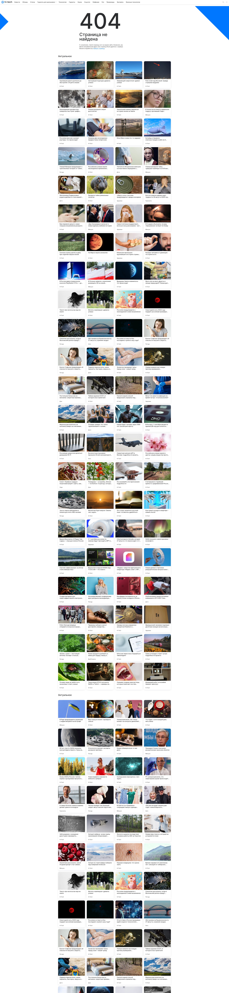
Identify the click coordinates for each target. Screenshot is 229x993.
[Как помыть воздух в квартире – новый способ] (157, 504)
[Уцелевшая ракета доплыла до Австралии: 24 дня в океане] (71, 74)
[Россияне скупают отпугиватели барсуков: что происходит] (71, 762)
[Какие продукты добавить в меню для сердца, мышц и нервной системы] (100, 647)
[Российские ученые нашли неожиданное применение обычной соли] (100, 160)
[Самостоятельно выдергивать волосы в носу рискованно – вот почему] (128, 217)
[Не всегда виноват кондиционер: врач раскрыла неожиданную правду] (100, 590)
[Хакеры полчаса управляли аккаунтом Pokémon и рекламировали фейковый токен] (128, 618)
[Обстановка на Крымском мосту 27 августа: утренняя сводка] (100, 332)
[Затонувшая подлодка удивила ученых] (100, 74)
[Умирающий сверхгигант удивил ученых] (128, 74)
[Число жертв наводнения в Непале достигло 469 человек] (71, 504)
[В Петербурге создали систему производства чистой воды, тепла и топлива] (157, 819)
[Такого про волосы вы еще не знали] (71, 303)
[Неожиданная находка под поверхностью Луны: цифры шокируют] (71, 103)
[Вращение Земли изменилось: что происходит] (128, 275)
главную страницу (99, 48)
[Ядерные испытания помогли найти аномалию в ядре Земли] (71, 733)
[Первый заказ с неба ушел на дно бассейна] (100, 790)
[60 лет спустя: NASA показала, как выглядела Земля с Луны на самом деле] (71, 914)
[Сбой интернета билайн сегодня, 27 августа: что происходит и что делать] (128, 533)
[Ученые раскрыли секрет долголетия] (100, 103)
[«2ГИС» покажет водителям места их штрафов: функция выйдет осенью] (100, 704)
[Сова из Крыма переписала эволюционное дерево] (100, 733)
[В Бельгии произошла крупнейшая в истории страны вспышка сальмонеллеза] (128, 246)
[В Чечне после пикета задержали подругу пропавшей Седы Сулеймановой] (157, 103)
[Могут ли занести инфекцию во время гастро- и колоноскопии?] (157, 389)
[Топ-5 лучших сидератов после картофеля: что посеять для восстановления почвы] (157, 790)
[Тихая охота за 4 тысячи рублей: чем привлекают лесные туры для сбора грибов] (128, 733)
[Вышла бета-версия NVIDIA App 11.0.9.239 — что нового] (100, 561)
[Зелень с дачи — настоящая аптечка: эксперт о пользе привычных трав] (71, 647)
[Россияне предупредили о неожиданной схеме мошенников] (128, 303)
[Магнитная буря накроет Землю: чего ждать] (100, 504)
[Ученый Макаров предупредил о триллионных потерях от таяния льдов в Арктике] (71, 160)
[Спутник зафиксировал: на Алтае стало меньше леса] (71, 561)
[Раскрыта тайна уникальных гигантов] (100, 189)
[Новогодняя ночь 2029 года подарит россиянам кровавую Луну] (157, 303)
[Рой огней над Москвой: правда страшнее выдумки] (157, 74)
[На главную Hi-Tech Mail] (8, 2)
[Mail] (2, 2)
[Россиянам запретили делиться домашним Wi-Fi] (71, 447)
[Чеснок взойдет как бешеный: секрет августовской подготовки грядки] (100, 971)
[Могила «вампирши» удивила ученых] (100, 303)
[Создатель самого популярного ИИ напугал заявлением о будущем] (128, 762)
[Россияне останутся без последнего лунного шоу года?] (128, 332)
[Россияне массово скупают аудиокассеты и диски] (100, 762)
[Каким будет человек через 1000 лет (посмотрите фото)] (128, 418)
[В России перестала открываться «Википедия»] (128, 647)
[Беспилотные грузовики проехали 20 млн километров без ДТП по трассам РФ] (100, 447)
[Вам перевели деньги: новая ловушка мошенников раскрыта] (71, 217)
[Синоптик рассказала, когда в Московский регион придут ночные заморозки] (71, 332)
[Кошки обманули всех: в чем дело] (128, 914)
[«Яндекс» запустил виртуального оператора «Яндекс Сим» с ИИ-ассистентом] (128, 561)
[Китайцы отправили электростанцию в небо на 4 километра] (157, 132)
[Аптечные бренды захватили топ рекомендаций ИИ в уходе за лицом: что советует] (128, 790)
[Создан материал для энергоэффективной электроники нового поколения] (71, 590)
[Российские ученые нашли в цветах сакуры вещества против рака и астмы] (157, 447)
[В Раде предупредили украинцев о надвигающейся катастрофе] (71, 885)
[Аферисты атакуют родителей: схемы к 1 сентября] (157, 733)
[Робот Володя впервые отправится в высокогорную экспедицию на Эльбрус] (71, 618)
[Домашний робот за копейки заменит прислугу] (157, 676)
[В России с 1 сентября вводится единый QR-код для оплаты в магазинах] (157, 418)
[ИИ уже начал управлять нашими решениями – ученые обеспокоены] (128, 704)
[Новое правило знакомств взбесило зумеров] (100, 942)
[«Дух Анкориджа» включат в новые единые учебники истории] (100, 217)
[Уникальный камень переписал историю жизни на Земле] (128, 103)
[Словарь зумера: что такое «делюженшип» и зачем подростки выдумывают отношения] (100, 418)
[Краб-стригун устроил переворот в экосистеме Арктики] (71, 819)
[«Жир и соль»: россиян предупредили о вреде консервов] (128, 189)
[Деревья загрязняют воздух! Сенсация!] (100, 819)
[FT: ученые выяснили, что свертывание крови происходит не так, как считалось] (157, 942)
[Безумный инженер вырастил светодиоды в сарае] (128, 848)
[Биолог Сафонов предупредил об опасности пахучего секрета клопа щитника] (157, 332)
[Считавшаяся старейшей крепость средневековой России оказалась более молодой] (157, 475)
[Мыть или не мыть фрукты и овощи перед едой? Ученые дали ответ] (157, 275)
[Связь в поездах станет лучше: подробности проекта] (157, 647)
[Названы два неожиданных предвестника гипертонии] (100, 132)
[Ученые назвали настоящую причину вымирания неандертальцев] (157, 361)
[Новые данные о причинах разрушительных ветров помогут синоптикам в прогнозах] (157, 561)
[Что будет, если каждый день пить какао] (157, 885)
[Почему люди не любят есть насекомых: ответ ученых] (71, 676)
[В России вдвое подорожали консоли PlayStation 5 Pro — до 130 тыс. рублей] (71, 275)
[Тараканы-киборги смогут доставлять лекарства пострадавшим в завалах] (100, 618)
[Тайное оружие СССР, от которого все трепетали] (100, 389)
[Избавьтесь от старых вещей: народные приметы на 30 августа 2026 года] (157, 704)
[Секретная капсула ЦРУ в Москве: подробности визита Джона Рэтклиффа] (128, 447)
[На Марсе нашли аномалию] (100, 246)
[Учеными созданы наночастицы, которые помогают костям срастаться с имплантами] (128, 676)
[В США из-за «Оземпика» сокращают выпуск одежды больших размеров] (128, 971)
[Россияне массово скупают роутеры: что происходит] (71, 132)
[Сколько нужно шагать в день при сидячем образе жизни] (71, 246)
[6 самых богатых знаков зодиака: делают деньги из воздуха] (71, 971)
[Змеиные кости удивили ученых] (100, 848)
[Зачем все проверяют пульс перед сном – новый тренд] (128, 361)
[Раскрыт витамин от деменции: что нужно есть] (157, 246)
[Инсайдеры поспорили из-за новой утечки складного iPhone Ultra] (128, 590)
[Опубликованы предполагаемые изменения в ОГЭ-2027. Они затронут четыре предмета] (157, 590)
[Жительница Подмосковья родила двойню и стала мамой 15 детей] (71, 189)
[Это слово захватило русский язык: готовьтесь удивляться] (128, 504)
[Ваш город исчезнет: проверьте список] (100, 885)
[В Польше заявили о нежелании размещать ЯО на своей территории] (100, 275)
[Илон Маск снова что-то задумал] (128, 132)
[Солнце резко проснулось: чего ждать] (128, 942)
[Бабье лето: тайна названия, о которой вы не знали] (71, 790)
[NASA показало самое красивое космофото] (157, 533)
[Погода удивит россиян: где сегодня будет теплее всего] (157, 762)
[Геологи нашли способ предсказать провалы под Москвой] (128, 389)
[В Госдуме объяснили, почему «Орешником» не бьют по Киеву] (157, 217)
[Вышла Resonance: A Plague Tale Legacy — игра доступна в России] (71, 533)
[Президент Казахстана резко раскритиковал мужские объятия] (157, 914)
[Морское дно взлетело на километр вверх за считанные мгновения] (71, 418)
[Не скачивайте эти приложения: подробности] (128, 475)
